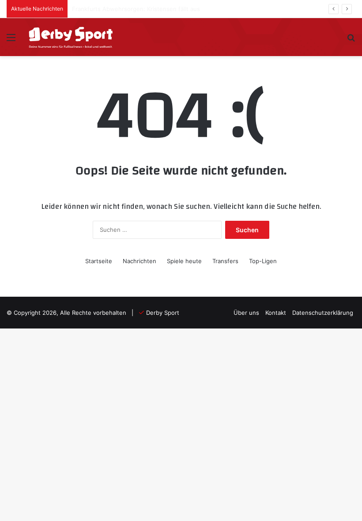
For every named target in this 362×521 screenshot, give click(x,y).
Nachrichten (139, 260)
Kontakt (275, 312)
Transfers (225, 260)
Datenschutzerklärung (322, 312)
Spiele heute (184, 260)
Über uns (246, 312)
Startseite (98, 260)
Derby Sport (162, 312)
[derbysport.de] (71, 37)
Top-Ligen (263, 260)
